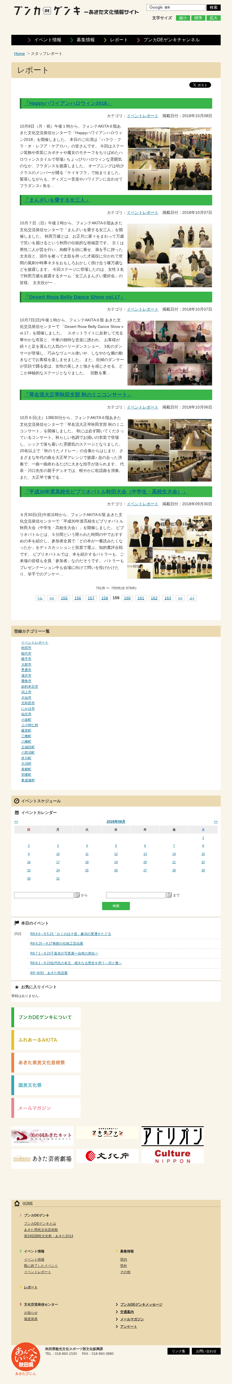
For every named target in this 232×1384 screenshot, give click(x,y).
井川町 (26, 758)
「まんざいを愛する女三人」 (57, 200)
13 (145, 854)
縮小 (183, 18)
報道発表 (31, 1319)
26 (116, 870)
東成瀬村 (28, 780)
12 (116, 854)
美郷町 (26, 769)
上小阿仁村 (29, 725)
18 (87, 862)
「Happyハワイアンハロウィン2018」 (68, 103)
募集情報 (86, 39)
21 (174, 862)
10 (58, 854)
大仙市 (26, 698)
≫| (191, 598)
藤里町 (26, 730)
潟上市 (26, 692)
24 (58, 870)
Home (19, 53)
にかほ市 (28, 709)
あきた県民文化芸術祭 (41, 1230)
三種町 (26, 736)
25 (87, 870)
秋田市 (26, 648)
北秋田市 (28, 703)
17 (58, 862)
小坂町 (26, 720)
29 (203, 870)
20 (145, 862)
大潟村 (26, 764)
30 (29, 878)
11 (87, 854)
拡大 (214, 18)
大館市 (26, 665)
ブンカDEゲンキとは (40, 1224)
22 (203, 862)
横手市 (26, 659)
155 (64, 598)
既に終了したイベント (41, 1266)
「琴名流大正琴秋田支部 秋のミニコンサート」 (78, 394)
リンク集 (178, 1351)
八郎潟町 (28, 753)
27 (145, 870)
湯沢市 (26, 676)
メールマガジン (132, 1319)
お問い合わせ (206, 1351)
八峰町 (26, 741)
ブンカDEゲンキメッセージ (141, 1304)
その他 (125, 1272)
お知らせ (31, 1313)
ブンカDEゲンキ (171, 39)
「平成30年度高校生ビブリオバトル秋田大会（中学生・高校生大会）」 (106, 492)
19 (116, 862)
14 (174, 854)
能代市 (26, 654)
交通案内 (127, 1312)
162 (154, 598)
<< (52, 598)
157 (91, 598)
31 (58, 878)
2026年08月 (116, 822)
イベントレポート (142, 116)
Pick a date (77, 895)
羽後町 (26, 775)
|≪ (40, 598)
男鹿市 (26, 670)
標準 (198, 18)
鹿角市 (26, 681)
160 (127, 598)
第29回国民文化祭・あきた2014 (48, 1236)
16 (29, 862)
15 (203, 854)
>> (180, 598)
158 (104, 598)
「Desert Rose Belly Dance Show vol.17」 (74, 297)
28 (174, 870)
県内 (123, 1259)
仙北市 (26, 714)
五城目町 (28, 747)
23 (29, 870)
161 (141, 598)
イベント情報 (47, 39)
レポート (119, 39)
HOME (28, 1203)
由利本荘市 (29, 687)
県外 (123, 1266)
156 (77, 598)
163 (167, 598)
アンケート (128, 1327)
